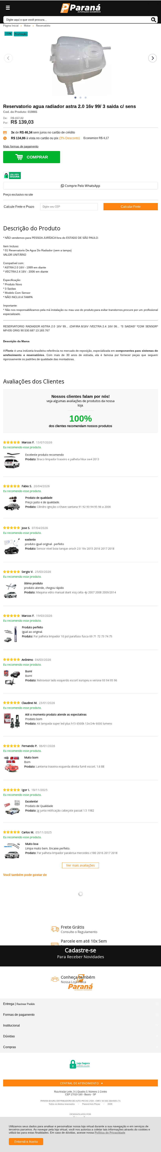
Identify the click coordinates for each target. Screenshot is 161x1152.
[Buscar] (153, 19)
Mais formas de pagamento (20, 146)
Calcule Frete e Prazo (19, 206)
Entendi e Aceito (26, 1141)
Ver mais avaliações (80, 865)
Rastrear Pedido (25, 1004)
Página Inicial (11, 25)
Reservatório (43, 25)
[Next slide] (152, 58)
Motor (27, 25)
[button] (75, 98)
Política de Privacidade (110, 1132)
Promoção (21, 34)
